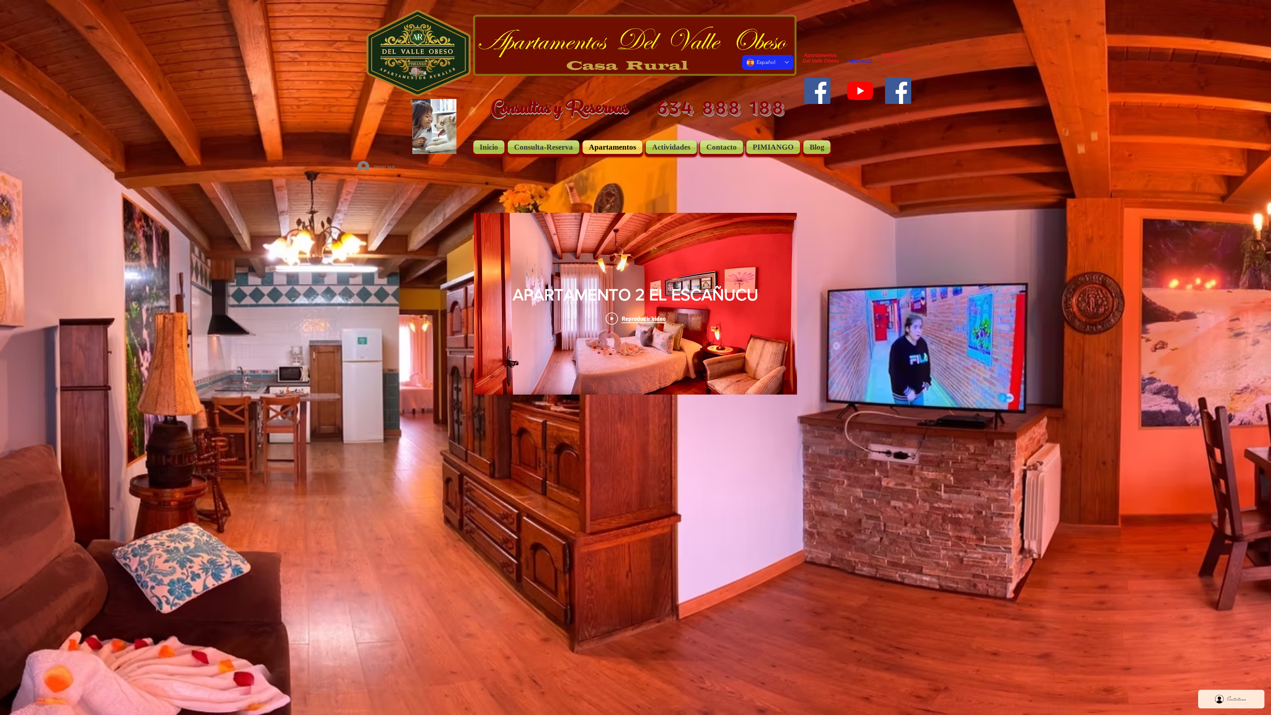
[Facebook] (898, 91)
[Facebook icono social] (817, 91)
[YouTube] (860, 91)
